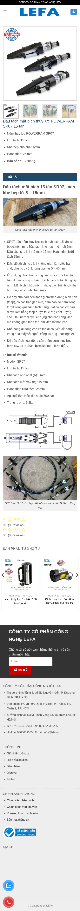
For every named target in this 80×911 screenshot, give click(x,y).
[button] (5, 12)
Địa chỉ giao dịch (17, 759)
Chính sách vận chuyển (22, 806)
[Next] (70, 63)
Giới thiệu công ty (18, 753)
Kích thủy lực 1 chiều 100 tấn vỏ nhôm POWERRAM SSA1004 (20, 601)
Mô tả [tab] (12, 176)
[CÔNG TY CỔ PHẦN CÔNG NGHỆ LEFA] (40, 12)
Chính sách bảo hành (20, 800)
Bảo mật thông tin (18, 819)
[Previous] (9, 63)
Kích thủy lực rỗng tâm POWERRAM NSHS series (59, 601)
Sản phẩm (13, 766)
